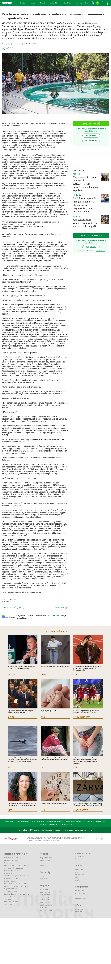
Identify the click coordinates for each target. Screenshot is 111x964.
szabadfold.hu (45, 860)
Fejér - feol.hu (9, 873)
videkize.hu (79, 856)
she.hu (77, 880)
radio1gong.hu (80, 909)
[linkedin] (102, 839)
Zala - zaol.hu (9, 904)
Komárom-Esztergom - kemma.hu (16, 886)
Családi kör (54, 3)
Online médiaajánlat (22, 821)
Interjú (33, 3)
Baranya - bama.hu (11, 860)
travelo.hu (43, 908)
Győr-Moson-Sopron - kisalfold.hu (16, 876)
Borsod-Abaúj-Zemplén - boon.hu (16, 865)
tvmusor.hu (79, 859)
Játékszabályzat (54, 824)
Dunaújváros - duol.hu (12, 871)
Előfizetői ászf (101, 821)
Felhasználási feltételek (74, 821)
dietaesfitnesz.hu (46, 910)
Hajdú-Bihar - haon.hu (12, 878)
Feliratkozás (91, 247)
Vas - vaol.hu (9, 899)
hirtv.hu (43, 863)
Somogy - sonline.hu (11, 891)
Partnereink (42, 824)
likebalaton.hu (45, 900)
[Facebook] (102, 3)
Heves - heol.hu (10, 881)
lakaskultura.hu (45, 895)
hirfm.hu (78, 912)
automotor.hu (45, 892)
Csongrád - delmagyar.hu (13, 868)
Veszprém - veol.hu (11, 902)
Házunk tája (67, 3)
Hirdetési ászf (89, 821)
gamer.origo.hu (45, 897)
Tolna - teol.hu (9, 896)
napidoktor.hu (45, 902)
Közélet (22, 3)
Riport (42, 3)
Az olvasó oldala (82, 3)
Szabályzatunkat (100, 251)
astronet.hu (44, 889)
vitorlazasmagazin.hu (83, 854)
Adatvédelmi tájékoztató (55, 821)
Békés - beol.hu (9, 863)
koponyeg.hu (80, 893)
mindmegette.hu (46, 905)
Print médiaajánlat (38, 821)
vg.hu (42, 876)
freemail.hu (79, 891)
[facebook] (97, 839)
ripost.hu (78, 872)
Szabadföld (54, 615)
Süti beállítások (67, 824)
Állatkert (12, 607)
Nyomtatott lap (91, 141)
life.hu (77, 877)
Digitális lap (91, 135)
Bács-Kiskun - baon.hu (12, 858)
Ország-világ (6, 44)
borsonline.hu (80, 870)
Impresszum (9, 821)
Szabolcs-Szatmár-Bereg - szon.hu (16, 894)
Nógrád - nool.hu (10, 889)
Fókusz (20, 607)
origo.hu (43, 865)
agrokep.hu (44, 879)
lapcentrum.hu (80, 898)
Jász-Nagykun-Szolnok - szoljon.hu (16, 883)
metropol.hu (79, 875)
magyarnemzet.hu (46, 858)
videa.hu (78, 896)
